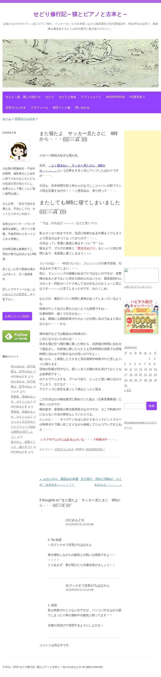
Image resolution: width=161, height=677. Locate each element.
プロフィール (39, 107)
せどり (49, 97)
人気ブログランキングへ (138, 286)
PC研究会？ (137, 97)
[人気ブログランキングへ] (141, 281)
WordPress (115, 97)
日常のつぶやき (15, 107)
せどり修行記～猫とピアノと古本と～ (80, 14)
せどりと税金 (67, 97)
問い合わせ (82, 107)
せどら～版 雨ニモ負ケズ (23, 97)
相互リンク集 (61, 107)
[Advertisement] (142, 193)
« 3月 (127, 390)
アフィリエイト (91, 97)
